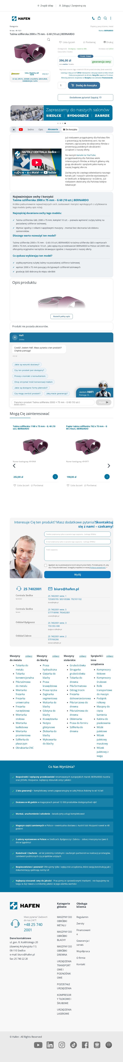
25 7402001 (33, 589)
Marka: (106, 30)
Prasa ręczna (50, 690)
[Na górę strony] (14, 129)
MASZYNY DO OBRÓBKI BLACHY (64, 936)
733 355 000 (54, 626)
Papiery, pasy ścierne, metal (101, 26)
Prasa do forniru (79, 723)
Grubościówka (78, 665)
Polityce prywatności (98, 567)
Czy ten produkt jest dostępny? (29, 370)
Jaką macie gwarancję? (57, 393)
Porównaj (90, 42)
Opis (41, 129)
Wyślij (77, 574)
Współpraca (83, 951)
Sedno (31, 129)
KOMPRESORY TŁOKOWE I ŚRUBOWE (64, 999)
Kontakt (80, 964)
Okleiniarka (76, 719)
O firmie (80, 958)
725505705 (53, 599)
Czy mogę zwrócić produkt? (27, 393)
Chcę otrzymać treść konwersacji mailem (33, 382)
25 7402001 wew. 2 (57, 636)
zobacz (28, 655)
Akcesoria (53, 129)
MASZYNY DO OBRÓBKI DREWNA (64, 950)
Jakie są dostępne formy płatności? (31, 388)
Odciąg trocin (77, 690)
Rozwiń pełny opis (61, 316)
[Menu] (110, 18)
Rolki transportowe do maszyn (104, 690)
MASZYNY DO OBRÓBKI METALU (64, 921)
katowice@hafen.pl (54, 643)
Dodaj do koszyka (86, 85)
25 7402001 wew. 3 (57, 622)
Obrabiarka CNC (25, 747)
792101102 (76, 599)
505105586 (65, 599)
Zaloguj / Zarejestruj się (74, 5)
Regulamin (82, 917)
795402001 (65, 612)
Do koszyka (71, 129)
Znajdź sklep (46, 5)
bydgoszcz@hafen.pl (55, 629)
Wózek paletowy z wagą (102, 752)
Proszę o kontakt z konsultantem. (30, 376)
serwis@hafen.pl (53, 616)
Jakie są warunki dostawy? (26, 364)
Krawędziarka (50, 719)
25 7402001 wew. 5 (57, 609)
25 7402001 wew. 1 (57, 596)
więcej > (45, 73)
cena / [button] (66, 64)
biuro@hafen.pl (66, 589)
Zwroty (80, 923)
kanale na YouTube (86, 155)
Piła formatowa (78, 686)
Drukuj (109, 42)
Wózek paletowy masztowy (102, 739)
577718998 (53, 612)
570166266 (53, 639)
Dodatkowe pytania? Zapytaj (84, 97)
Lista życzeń (68, 42)
